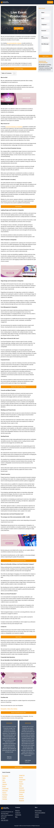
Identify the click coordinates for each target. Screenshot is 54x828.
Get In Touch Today (18, 68)
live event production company (14, 43)
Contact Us (17, 812)
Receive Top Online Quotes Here (18, 560)
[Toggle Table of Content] (13, 73)
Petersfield (4, 794)
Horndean (4, 799)
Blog (16, 816)
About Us (17, 810)
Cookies (37, 814)
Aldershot (4, 784)
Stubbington (22, 790)
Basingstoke (4, 708)
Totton (20, 785)
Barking (15, 708)
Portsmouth (21, 792)
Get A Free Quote (18, 767)
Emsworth (21, 788)
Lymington (21, 798)
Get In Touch (18, 637)
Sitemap (37, 816)
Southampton (22, 779)
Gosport (21, 794)
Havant (20, 781)
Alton (12, 708)
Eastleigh (4, 796)
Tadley (8, 708)
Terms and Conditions (40, 812)
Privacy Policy (38, 810)
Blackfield (21, 796)
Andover (4, 792)
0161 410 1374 (4, 820)
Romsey (21, 777)
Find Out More (18, 206)
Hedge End (21, 775)
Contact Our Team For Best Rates (18, 386)
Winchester (5, 790)
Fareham (21, 783)
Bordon (4, 786)
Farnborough (5, 788)
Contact (50, 2)
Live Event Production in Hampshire (14, 126)
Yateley (4, 782)
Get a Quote (17, 28)
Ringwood (21, 800)
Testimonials (18, 814)
